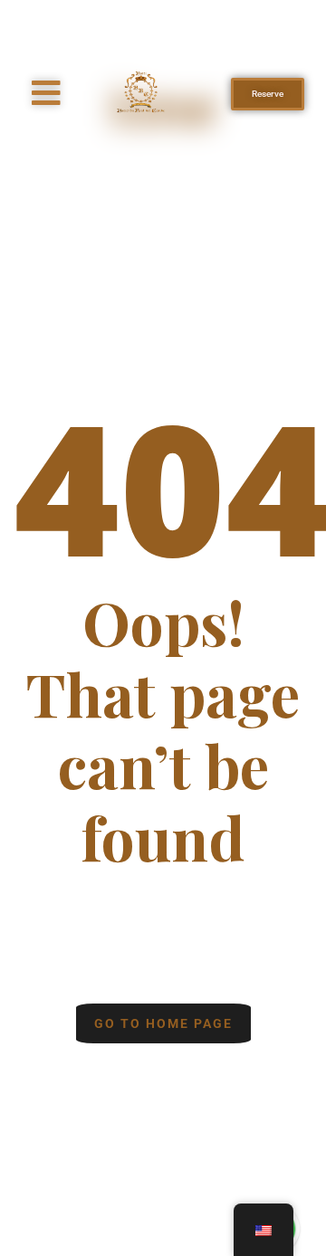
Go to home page (163, 1023)
